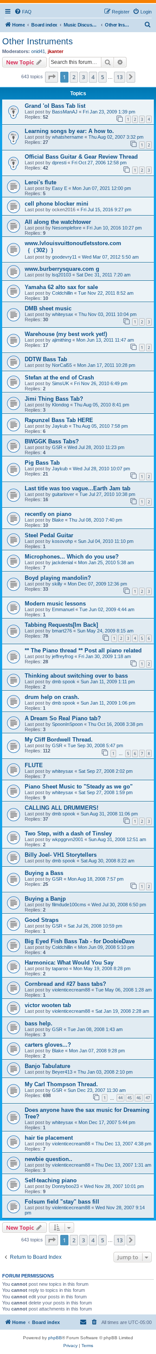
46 (138, 1098)
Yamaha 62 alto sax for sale (61, 287)
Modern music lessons (55, 603)
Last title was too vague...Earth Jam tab (77, 488)
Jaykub (60, 426)
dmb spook (63, 681)
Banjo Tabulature (47, 1066)
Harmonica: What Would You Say (69, 962)
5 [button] (102, 77)
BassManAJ (65, 111)
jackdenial (62, 562)
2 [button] (73, 77)
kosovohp (62, 541)
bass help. (38, 1023)
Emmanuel (63, 609)
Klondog (60, 404)
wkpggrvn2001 (67, 839)
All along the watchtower (58, 222)
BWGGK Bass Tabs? (52, 441)
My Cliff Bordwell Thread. (59, 739)
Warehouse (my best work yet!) (66, 334)
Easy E (59, 188)
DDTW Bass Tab (46, 359)
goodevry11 (64, 256)
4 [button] (92, 77)
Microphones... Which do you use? (72, 556)
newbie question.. (48, 1159)
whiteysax (62, 314)
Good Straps (41, 920)
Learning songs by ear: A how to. (69, 131)
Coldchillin (62, 293)
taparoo (60, 968)
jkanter (55, 51)
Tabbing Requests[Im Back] (61, 625)
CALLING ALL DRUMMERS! (61, 808)
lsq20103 (61, 274)
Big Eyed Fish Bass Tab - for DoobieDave (80, 941)
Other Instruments (37, 41)
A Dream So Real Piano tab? (63, 718)
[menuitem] (23, 12)
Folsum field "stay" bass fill (62, 1201)
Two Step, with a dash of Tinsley (68, 833)
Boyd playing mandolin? (58, 578)
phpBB (55, 1337)
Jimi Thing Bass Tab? (54, 399)
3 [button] (83, 77)
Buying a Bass (44, 873)
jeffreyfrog (62, 656)
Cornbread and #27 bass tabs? (65, 984)
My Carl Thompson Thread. (61, 1084)
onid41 (38, 51)
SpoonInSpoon (67, 724)
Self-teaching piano (51, 1180)
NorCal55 (62, 365)
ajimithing (61, 340)
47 (148, 1098)
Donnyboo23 (65, 1186)
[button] (51, 77)
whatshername (67, 137)
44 (120, 1098)
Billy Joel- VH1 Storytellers (61, 855)
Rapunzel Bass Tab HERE (59, 420)
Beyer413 (62, 1072)
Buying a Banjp (45, 898)
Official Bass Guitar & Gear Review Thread (81, 156)
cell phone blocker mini (56, 203)
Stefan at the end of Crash (59, 377)
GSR (57, 447)
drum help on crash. (52, 697)
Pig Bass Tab (42, 462)
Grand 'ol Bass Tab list (55, 106)
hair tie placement (49, 1137)
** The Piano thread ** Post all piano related (83, 650)
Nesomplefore (66, 227)
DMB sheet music (48, 308)
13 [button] (120, 77)
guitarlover (63, 494)
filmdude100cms (69, 904)
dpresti (59, 162)
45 (129, 1098)
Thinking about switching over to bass (76, 675)
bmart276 (62, 630)
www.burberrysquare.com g (62, 269)
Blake (58, 519)
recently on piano (48, 514)
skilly (57, 583)
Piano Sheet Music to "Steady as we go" (79, 786)
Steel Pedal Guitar (49, 535)
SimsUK (60, 383)
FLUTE (34, 765)
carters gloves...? (48, 1044)
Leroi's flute (40, 182)
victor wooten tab (48, 1005)
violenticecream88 (71, 989)
